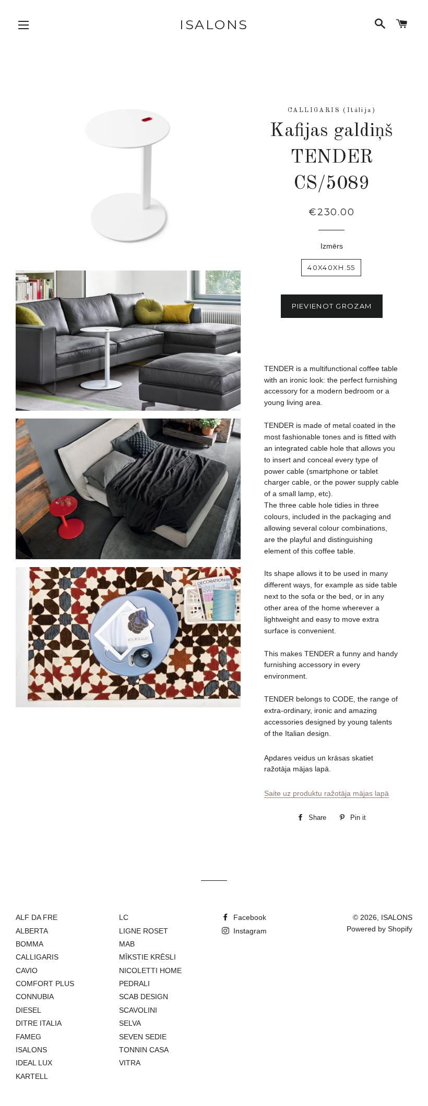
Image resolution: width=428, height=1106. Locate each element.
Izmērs (331, 246)
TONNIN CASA (144, 1050)
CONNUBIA (35, 996)
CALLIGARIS (37, 957)
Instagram (249, 931)
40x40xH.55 (331, 267)
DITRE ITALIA (39, 1023)
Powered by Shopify (379, 929)
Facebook (248, 917)
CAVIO (27, 970)
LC (123, 917)
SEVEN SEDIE (143, 1037)
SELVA (130, 1023)
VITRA (129, 1063)
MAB (127, 944)
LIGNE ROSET (143, 931)
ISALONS (214, 24)
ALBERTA (32, 931)
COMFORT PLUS (45, 983)
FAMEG (28, 1037)
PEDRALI (134, 983)
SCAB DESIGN (143, 996)
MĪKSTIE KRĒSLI (147, 957)
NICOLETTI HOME (150, 970)
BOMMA (29, 944)
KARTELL (32, 1076)
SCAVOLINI (138, 1010)
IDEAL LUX (34, 1063)
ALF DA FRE (36, 917)
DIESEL (28, 1010)
